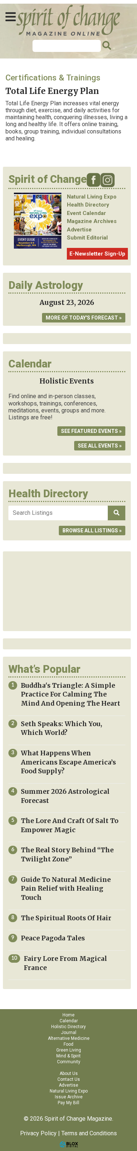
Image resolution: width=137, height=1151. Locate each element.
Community (68, 1061)
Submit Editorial (87, 237)
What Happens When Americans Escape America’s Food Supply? (68, 762)
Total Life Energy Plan (52, 91)
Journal (68, 1032)
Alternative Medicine (69, 1038)
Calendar (69, 1020)
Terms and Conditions (89, 1133)
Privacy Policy (38, 1133)
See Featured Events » (91, 431)
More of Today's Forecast (82, 318)
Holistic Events (66, 381)
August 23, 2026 (66, 302)
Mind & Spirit (68, 1055)
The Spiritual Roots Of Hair (66, 918)
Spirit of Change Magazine (68, 20)
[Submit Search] (105, 45)
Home (68, 1015)
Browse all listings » (92, 530)
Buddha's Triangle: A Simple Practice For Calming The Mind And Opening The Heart (70, 694)
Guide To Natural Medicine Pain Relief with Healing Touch (66, 889)
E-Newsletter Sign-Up (97, 253)
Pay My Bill (68, 1102)
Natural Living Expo (92, 196)
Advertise (79, 229)
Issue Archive (69, 1096)
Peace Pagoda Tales (53, 938)
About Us (69, 1073)
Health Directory (88, 204)
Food (68, 1044)
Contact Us (68, 1079)
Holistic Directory (68, 1026)
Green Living (68, 1050)
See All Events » (100, 446)
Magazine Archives (92, 221)
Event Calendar (86, 213)
